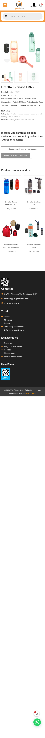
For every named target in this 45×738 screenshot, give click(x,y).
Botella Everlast (21, 120)
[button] (5, 5)
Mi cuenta (33, 7)
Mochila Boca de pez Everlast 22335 (11, 246)
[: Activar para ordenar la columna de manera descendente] (34, 145)
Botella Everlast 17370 (33, 246)
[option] (7, 77)
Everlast (39, 114)
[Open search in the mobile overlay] (22, 16)
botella (12, 120)
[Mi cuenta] (34, 4)
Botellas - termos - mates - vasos (22, 114)
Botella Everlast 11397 (33, 203)
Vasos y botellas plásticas (10, 117)
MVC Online (31, 393)
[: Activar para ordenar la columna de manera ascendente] (16, 145)
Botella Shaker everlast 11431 (11, 203)
